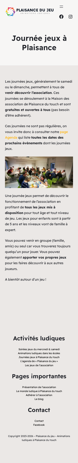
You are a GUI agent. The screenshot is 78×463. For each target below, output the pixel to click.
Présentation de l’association (39, 387)
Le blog (39, 399)
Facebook (39, 424)
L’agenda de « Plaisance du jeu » (39, 361)
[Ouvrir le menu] (61, 6)
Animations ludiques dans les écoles (39, 353)
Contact (39, 420)
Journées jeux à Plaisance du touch (39, 357)
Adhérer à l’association (39, 395)
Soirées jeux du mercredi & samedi (39, 349)
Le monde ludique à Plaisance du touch (39, 391)
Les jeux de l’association (39, 365)
